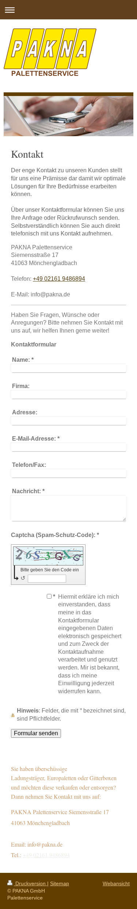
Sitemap (59, 883)
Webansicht (116, 883)
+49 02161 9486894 (59, 279)
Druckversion (30, 883)
